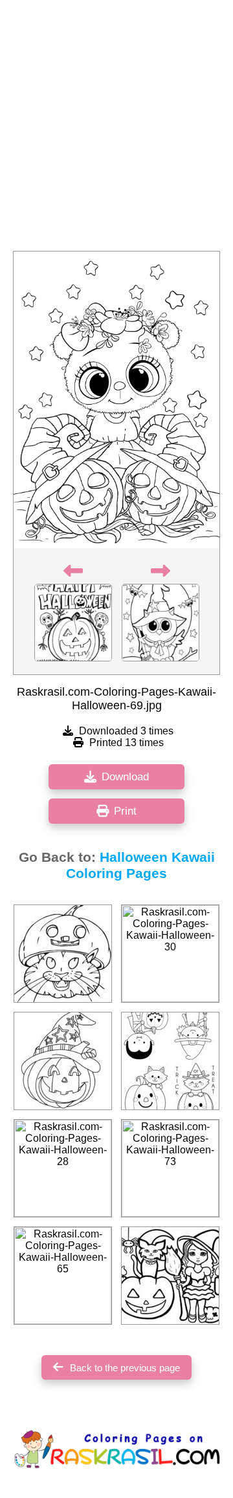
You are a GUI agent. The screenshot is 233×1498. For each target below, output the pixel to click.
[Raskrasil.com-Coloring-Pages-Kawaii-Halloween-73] (170, 1168)
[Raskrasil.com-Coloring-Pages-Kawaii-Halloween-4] (170, 1061)
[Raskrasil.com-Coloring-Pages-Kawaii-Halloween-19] (63, 1061)
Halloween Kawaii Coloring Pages (140, 865)
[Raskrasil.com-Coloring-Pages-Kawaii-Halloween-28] (63, 1168)
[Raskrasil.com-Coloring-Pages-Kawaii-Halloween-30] (170, 953)
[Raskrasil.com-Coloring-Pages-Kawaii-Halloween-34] (63, 953)
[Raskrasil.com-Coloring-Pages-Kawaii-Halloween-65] (63, 1275)
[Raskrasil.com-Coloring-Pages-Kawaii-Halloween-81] (170, 1275)
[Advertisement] (116, 129)
